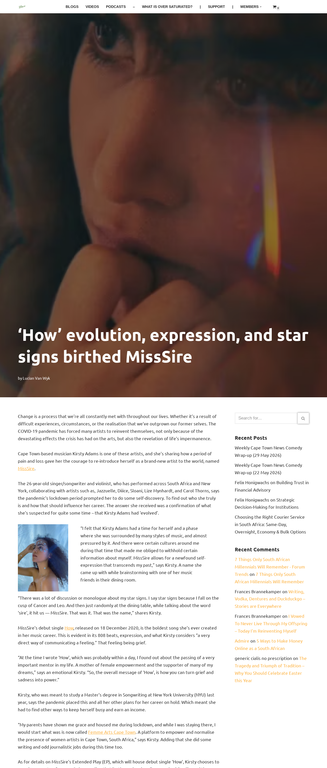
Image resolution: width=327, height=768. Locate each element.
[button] (261, 7)
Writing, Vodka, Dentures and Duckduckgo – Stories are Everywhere (270, 599)
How (69, 627)
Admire (242, 640)
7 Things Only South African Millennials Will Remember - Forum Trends (270, 566)
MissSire (26, 468)
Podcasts (116, 7)
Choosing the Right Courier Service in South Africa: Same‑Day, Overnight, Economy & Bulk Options (270, 524)
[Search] (303, 418)
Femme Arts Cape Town (112, 732)
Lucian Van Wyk (36, 378)
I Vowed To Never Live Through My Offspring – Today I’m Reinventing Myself (271, 623)
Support (216, 7)
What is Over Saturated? (167, 7)
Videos (92, 7)
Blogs (72, 7)
